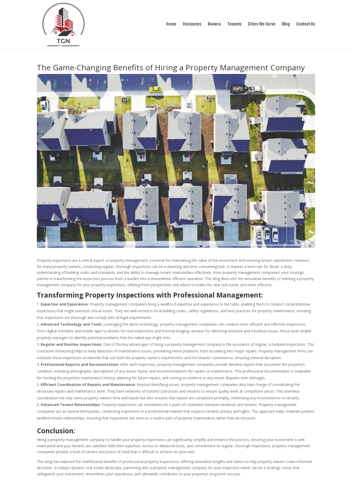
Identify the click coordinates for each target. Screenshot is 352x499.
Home (171, 25)
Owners (214, 25)
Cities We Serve (261, 25)
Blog (286, 25)
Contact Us (305, 25)
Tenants (234, 25)
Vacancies (192, 25)
